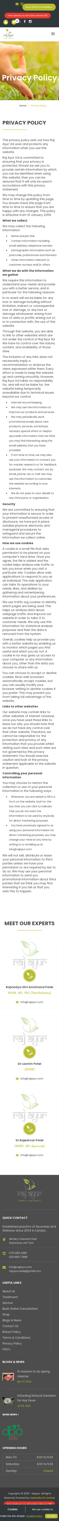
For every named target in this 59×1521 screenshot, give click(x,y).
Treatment (10, 1297)
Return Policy (11, 1332)
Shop (6, 1314)
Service (7, 1303)
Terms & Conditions (16, 1338)
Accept (51, 1516)
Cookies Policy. (34, 1516)
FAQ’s (6, 1349)
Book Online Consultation (39, 7)
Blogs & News (11, 1320)
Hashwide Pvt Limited (42, 1497)
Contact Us (10, 1326)
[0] (13, 22)
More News (9, 1414)
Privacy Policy (12, 1343)
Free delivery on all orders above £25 (28, 15)
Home (23, 105)
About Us (8, 1291)
